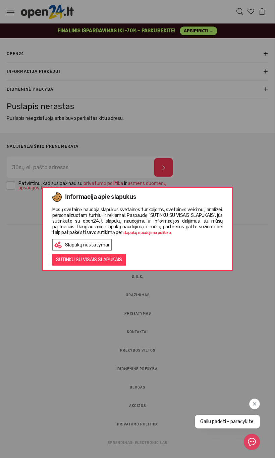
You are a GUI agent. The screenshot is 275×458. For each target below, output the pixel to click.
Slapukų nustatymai (87, 245)
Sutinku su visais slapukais (89, 260)
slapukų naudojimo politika (147, 232)
